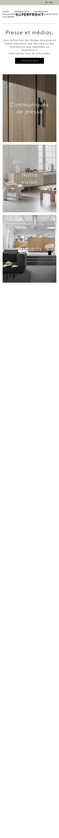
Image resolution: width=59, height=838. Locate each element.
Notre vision (29, 178)
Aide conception (50, 13)
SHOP (6, 11)
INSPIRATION (21, 11)
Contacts (29, 248)
